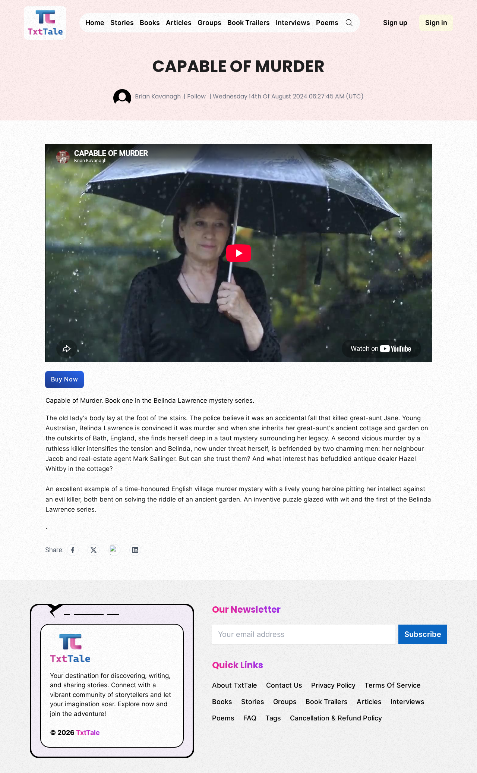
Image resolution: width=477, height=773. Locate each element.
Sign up (395, 22)
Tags (273, 718)
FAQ (249, 718)
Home (94, 22)
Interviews (293, 22)
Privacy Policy (333, 685)
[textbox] (238, 466)
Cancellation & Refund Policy (336, 718)
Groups (209, 22)
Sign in (436, 22)
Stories (122, 22)
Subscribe (422, 634)
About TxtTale (234, 685)
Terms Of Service (392, 685)
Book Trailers (248, 22)
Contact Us (284, 685)
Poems (327, 22)
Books (150, 22)
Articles (179, 22)
